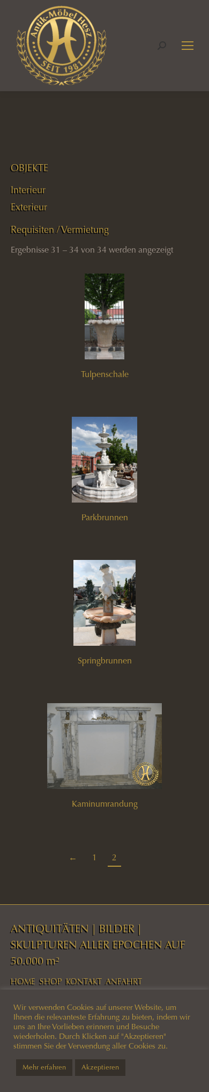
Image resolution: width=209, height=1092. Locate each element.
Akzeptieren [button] (100, 1067)
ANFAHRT (124, 981)
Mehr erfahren (44, 1067)
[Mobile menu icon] (187, 45)
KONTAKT (84, 981)
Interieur (28, 190)
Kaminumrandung (105, 804)
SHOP (51, 981)
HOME (23, 981)
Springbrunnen (105, 660)
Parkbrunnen (104, 517)
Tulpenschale (105, 374)
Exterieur (29, 207)
